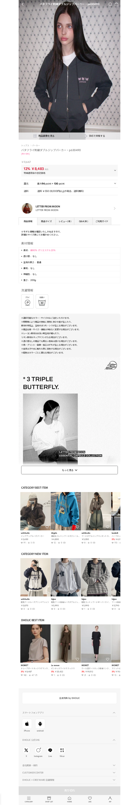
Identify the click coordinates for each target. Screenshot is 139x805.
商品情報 (28, 221)
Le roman (55, 665)
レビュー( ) (65, 221)
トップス (25, 145)
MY (110, 802)
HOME (69, 802)
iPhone (27, 730)
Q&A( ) (83, 221)
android (40, 730)
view (114, 208)
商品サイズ (46, 221)
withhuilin (25, 533)
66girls (54, 533)
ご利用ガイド (101, 221)
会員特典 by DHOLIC (69, 698)
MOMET (24, 665)
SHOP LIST (49, 802)
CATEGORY (29, 802)
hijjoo (53, 599)
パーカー (36, 145)
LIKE (89, 802)
